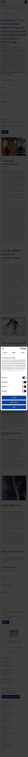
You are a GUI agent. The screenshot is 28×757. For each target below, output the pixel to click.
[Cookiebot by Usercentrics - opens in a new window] (20, 349)
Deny (14, 407)
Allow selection (14, 402)
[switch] (23, 382)
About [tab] (23, 352)
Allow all (14, 397)
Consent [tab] (5, 352)
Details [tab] (14, 352)
